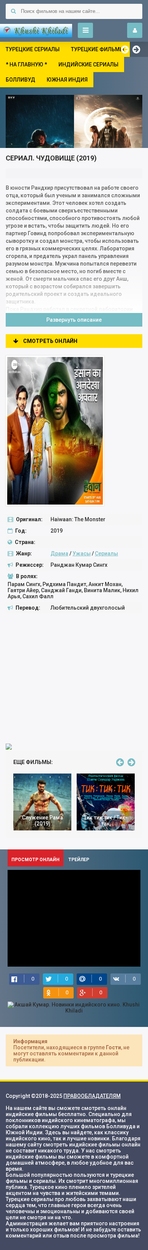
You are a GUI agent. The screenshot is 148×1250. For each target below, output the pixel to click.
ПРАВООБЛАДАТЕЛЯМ (92, 1096)
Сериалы (106, 553)
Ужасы (81, 553)
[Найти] (13, 11)
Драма (59, 553)
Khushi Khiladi (36, 30)
